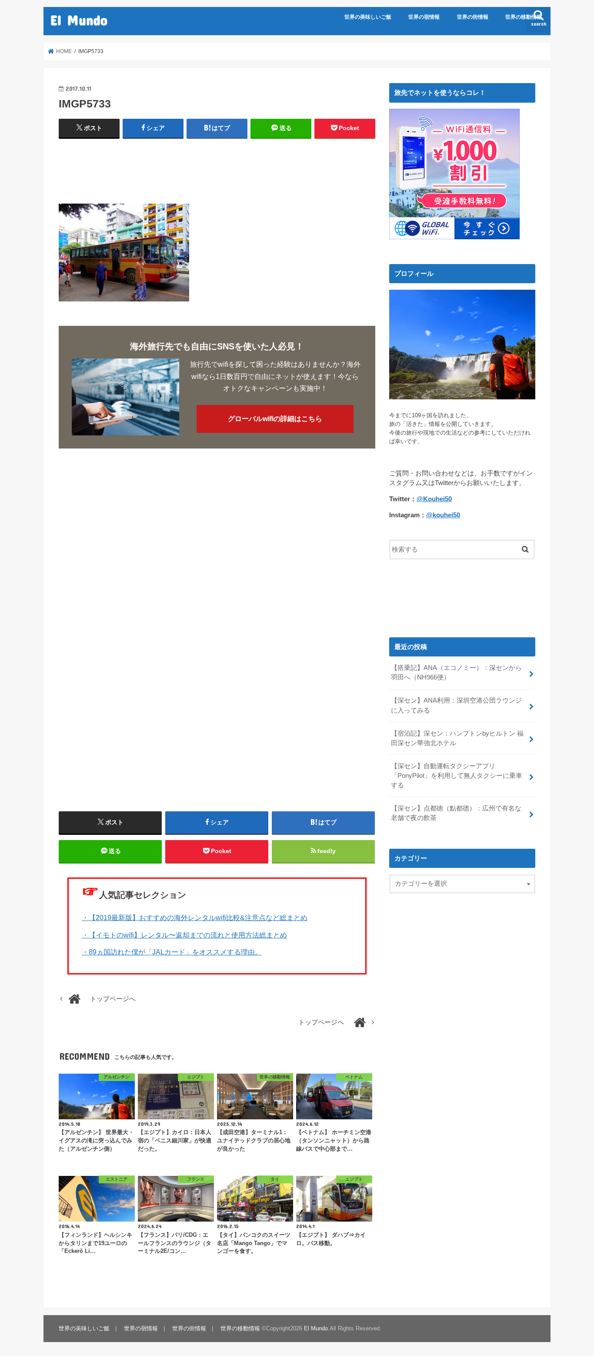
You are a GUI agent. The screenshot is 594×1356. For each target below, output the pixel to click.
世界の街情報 (472, 17)
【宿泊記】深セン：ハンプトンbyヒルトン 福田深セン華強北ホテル (457, 738)
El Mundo (78, 19)
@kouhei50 (443, 515)
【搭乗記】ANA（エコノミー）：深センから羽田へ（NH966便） (456, 672)
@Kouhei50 (434, 499)
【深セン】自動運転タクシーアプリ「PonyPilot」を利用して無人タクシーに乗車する (456, 776)
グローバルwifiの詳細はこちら (275, 418)
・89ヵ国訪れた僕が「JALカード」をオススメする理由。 (172, 952)
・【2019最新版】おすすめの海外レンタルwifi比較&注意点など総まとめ (194, 917)
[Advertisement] (217, 167)
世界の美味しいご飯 (367, 17)
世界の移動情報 (523, 17)
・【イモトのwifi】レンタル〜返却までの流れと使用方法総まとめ (184, 934)
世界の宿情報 (424, 17)
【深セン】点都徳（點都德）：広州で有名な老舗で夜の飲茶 (456, 813)
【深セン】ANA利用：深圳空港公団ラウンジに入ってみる (456, 705)
